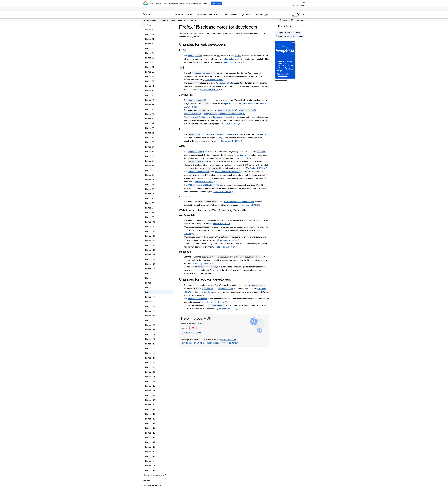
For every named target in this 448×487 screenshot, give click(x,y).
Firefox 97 (149, 208)
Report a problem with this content (221, 343)
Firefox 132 (150, 372)
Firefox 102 (150, 231)
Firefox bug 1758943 (243, 158)
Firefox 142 (150, 419)
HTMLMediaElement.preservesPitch (239, 201)
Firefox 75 (149, 105)
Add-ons (146, 481)
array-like (249, 103)
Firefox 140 (150, 409)
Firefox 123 (150, 330)
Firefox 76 (149, 109)
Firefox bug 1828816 (201, 263)
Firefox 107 (150, 255)
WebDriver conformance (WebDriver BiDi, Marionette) (213, 210)
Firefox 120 (150, 316)
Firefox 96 (149, 203)
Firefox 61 (149, 39)
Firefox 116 (150, 297)
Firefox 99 (149, 217)
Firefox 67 (149, 67)
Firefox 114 (150, 287)
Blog (266, 14)
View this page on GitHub (191, 343)
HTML (183, 50)
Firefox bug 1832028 (228, 240)
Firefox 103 (150, 236)
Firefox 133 (150, 377)
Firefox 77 (149, 114)
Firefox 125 (150, 339)
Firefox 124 (150, 334)
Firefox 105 (150, 245)
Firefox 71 (149, 86)
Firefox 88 (149, 166)
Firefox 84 (149, 147)
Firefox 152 (150, 466)
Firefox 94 (149, 194)
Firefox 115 (149, 292)
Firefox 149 (150, 452)
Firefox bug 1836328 (230, 141)
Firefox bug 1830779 (210, 89)
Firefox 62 (149, 44)
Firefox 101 (150, 227)
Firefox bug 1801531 (216, 302)
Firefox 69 (149, 76)
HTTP (182, 129)
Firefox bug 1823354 (256, 168)
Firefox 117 (150, 302)
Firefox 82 (149, 137)
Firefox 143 (150, 423)
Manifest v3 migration (208, 292)
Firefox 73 (149, 95)
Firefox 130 (150, 362)
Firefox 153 (150, 470)
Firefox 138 (150, 400)
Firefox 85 (149, 151)
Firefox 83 (149, 142)
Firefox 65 (149, 58)
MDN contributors (228, 339)
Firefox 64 (149, 53)
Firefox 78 (149, 119)
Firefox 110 (150, 269)
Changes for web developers (288, 32)
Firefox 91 (149, 180)
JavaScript (186, 94)
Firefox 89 (149, 170)
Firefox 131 (150, 367)
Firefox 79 (149, 123)
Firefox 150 (150, 456)
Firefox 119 (150, 311)
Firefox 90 (149, 175)
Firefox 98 (149, 212)
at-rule (230, 83)
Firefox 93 (149, 189)
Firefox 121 (149, 320)
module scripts (228, 59)
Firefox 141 (150, 414)
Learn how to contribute (191, 332)
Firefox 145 (150, 433)
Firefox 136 (150, 391)
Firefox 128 (150, 353)
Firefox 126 (150, 344)
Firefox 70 (149, 81)
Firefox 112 (149, 278)
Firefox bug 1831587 (204, 182)
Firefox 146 (150, 437)
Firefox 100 (150, 222)
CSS (182, 67)
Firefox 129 (150, 358)
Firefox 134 (150, 381)
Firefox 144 (150, 428)
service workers (243, 155)
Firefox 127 (150, 348)
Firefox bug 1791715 (221, 223)
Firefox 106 (150, 250)
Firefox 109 (150, 264)
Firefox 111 (149, 273)
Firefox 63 (149, 48)
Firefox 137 (150, 395)
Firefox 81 (149, 133)
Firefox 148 (150, 447)
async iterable (229, 103)
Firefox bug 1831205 (248, 205)
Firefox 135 (150, 386)
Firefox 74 (149, 100)
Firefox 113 (150, 283)
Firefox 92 (149, 184)
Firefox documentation (154, 475)
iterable (239, 103)
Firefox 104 (150, 241)
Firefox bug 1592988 (222, 191)
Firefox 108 (150, 259)
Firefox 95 (149, 198)
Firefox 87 (149, 161)
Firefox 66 (149, 62)
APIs (182, 146)
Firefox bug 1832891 (224, 247)
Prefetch (262, 134)
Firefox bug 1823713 (226, 309)
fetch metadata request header (219, 134)
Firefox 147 (150, 442)
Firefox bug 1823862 (214, 79)
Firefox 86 (149, 156)
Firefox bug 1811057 (229, 124)
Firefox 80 (149, 128)
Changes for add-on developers (289, 36)
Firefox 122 (150, 325)
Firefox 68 (149, 72)
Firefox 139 (150, 405)
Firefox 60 (149, 34)
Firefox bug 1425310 (233, 62)
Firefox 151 (149, 461)
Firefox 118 (150, 306)
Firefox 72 (149, 91)
